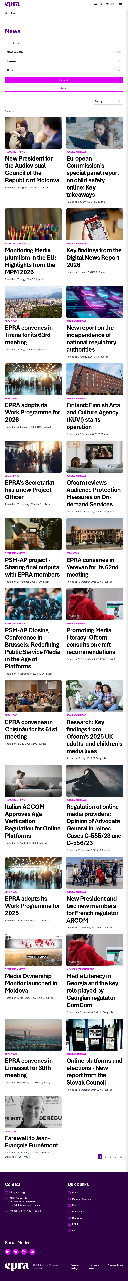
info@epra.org (17, 1192)
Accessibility (115, 1264)
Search (64, 80)
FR (112, 4)
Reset (64, 88)
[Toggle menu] (120, 4)
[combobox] (64, 52)
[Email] (32, 1252)
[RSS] (24, 1252)
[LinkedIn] (8, 1252)
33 (120, 1156)
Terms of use (94, 1266)
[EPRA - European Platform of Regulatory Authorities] (12, 4)
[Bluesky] (16, 1252)
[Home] (6, 13)
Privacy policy (75, 1266)
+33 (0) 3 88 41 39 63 (29, 1210)
